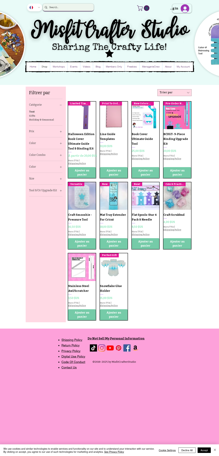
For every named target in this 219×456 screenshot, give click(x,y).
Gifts (32, 115)
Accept (204, 450)
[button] (144, 8)
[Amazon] (135, 348)
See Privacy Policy (114, 451)
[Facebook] (127, 348)
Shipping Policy (77, 163)
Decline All (187, 450)
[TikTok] (93, 348)
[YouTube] (110, 348)
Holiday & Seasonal (41, 119)
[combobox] (174, 92)
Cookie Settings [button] (167, 450)
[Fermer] (215, 450)
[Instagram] (101, 348)
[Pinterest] (118, 348)
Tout (32, 111)
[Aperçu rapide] (82, 267)
